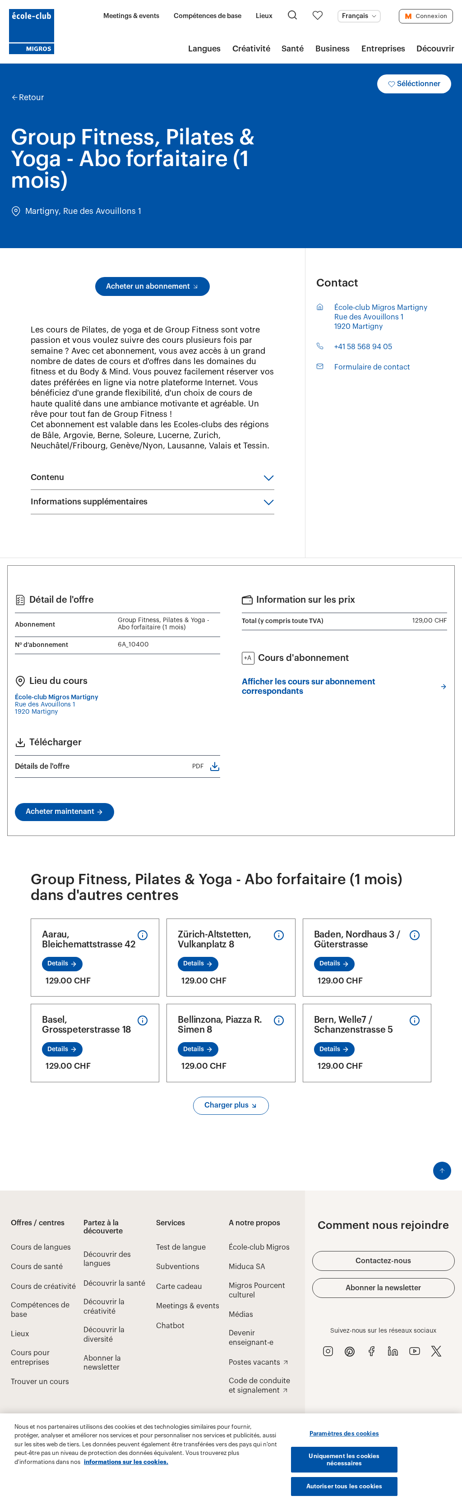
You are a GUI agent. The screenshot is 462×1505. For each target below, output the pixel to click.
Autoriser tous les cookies (344, 1486)
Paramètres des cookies (344, 1433)
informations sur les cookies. (126, 1462)
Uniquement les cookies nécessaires (344, 1459)
